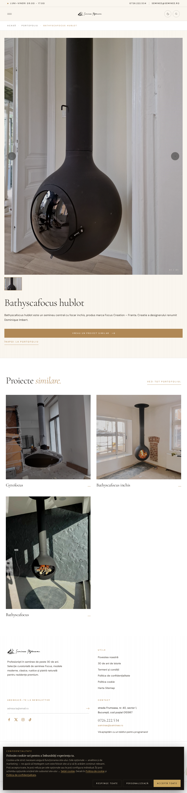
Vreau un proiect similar (90, 333)
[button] (93, 156)
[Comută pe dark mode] (167, 13)
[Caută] (176, 13)
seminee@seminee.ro (166, 3)
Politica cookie (106, 681)
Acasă (11, 25)
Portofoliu (30, 25)
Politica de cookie (95, 771)
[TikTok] (30, 719)
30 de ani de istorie (109, 663)
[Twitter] (16, 719)
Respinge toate (107, 783)
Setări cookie (68, 771)
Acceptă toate (167, 783)
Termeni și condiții (108, 669)
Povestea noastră (108, 657)
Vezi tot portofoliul (164, 381)
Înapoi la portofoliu (21, 341)
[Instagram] (23, 719)
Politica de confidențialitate (114, 675)
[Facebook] (9, 719)
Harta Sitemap (106, 688)
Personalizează (137, 783)
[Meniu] (11, 14)
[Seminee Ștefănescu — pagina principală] (89, 14)
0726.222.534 (138, 3)
